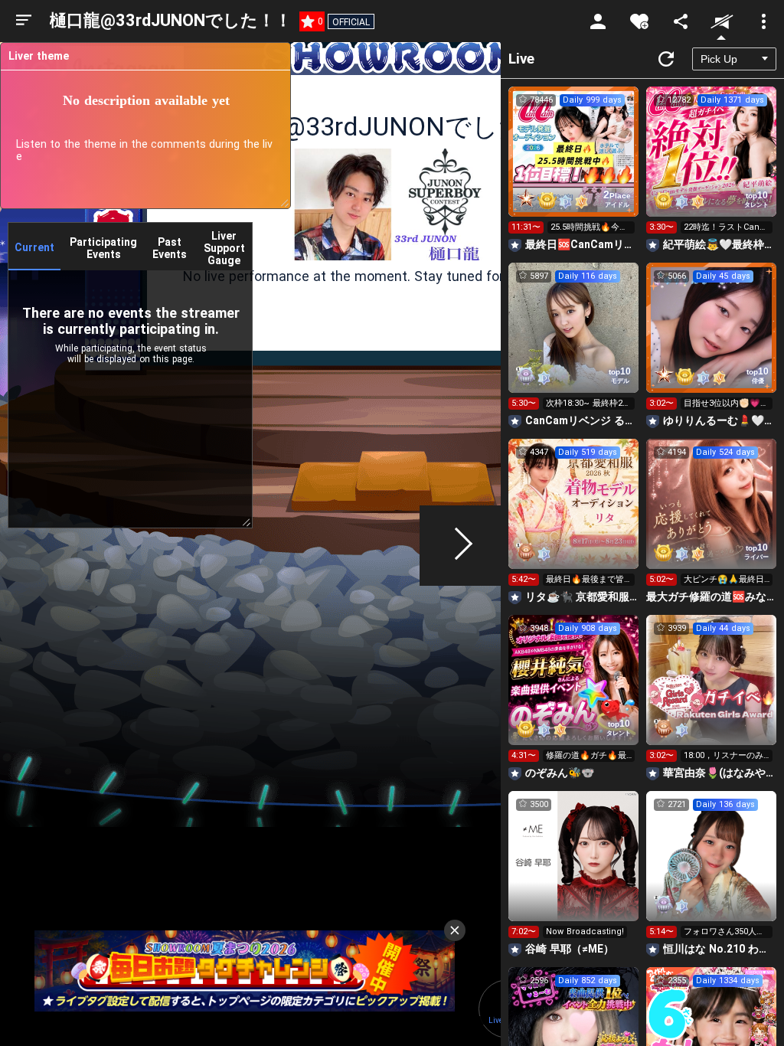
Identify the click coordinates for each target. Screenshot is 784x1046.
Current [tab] (34, 247)
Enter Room (574, 165)
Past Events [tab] (169, 248)
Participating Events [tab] (103, 248)
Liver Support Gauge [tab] (224, 248)
